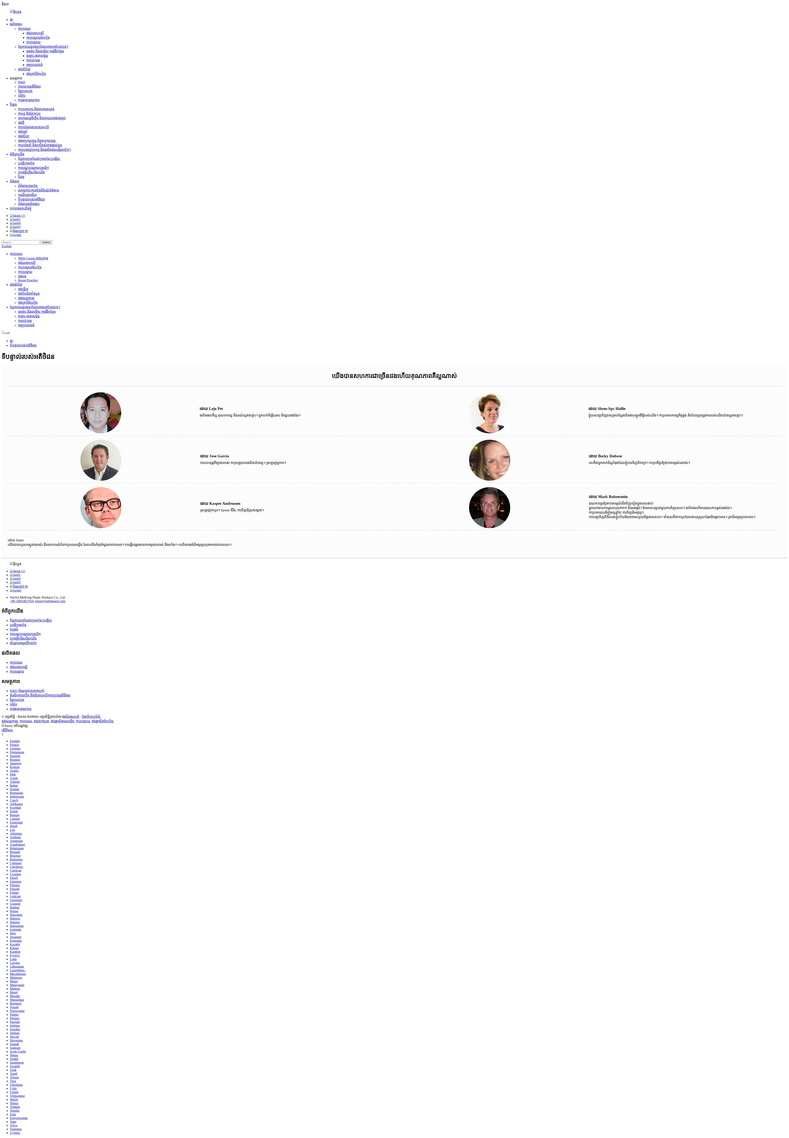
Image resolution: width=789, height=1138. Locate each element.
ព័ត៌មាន (14, 181)
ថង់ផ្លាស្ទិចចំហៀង (102, 721)
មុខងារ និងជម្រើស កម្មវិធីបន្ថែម (45, 51)
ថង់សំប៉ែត (24, 69)
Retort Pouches (28, 280)
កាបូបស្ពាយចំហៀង (38, 37)
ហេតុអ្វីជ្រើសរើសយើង (31, 172)
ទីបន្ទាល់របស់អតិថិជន (31, 199)
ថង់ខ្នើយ (23, 289)
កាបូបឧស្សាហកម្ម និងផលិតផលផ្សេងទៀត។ (44, 149)
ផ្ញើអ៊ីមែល (7, 730)
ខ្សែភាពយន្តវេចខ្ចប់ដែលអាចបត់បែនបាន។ (43, 46)
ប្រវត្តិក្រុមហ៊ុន (26, 163)
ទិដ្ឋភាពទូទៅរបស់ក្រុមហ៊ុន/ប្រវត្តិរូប (39, 159)
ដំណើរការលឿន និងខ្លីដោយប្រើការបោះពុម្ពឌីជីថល (40, 695)
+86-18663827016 (22, 601)
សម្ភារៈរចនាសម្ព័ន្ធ (37, 55)
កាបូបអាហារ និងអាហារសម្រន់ (36, 109)
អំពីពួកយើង (17, 154)
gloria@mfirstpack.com (50, 601)
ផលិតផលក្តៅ (71, 716)
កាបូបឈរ (24, 28)
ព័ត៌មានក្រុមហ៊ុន (28, 186)
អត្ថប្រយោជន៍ (34, 65)
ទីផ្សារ (13, 104)
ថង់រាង (22, 276)
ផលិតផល (16, 24)
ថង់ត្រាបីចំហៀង (36, 74)
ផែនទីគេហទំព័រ (91, 716)
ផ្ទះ (11, 19)
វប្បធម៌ (14, 629)
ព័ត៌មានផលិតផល (29, 204)
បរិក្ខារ (21, 95)
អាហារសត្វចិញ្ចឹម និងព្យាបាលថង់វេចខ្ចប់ (42, 118)
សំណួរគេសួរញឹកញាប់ (23, 643)
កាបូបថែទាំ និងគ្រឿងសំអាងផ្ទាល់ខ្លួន (40, 145)
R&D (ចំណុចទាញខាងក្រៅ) (27, 691)
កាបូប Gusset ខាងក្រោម (33, 258)
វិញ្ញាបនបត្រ (25, 91)
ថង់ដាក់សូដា (41, 721)
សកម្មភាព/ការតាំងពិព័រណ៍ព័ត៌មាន (38, 190)
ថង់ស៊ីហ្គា (23, 136)
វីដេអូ (21, 177)
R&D (21, 82)
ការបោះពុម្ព (33, 60)
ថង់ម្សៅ (22, 131)
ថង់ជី (21, 122)
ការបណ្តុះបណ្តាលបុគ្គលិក (33, 168)
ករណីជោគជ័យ (27, 195)
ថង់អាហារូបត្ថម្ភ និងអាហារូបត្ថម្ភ (36, 140)
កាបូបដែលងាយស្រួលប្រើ (33, 127)
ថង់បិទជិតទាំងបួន (29, 293)
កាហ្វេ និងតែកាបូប (29, 113)
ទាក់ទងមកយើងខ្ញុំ (20, 208)
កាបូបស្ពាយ (33, 42)
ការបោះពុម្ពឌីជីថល (29, 86)
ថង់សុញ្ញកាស (26, 298)
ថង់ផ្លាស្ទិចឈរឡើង (62, 721)
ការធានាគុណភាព (29, 100)
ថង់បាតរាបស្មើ (35, 33)
